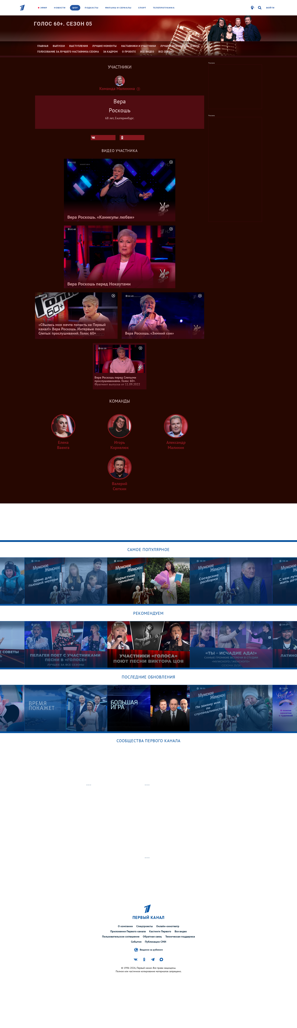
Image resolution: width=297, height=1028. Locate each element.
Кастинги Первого (160, 931)
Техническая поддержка (180, 936)
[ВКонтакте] (103, 137)
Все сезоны (166, 51)
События (136, 941)
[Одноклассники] (132, 137)
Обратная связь (152, 936)
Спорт (142, 8)
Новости (59, 8)
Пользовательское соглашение (120, 936)
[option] (66, 580)
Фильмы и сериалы (118, 8)
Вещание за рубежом (151, 949)
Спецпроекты (144, 926)
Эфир (43, 8)
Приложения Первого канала (128, 931)
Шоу (75, 8)
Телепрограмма (163, 8)
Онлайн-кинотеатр (167, 926)
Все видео (181, 931)
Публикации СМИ (155, 941)
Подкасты (91, 8)
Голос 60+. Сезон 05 (63, 24)
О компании (125, 926)
